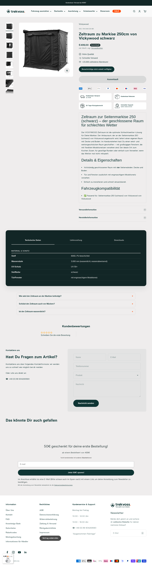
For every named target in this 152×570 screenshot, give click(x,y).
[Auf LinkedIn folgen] (25, 552)
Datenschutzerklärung (49, 515)
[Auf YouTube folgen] (19, 552)
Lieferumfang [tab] (76, 240)
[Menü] (12, 554)
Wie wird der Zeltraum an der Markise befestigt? (40, 296)
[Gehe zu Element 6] (9, 74)
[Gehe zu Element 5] (9, 65)
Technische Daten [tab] (33, 240)
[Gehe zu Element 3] (9, 46)
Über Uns (10, 510)
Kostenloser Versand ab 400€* (76, 3)
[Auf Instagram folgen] (13, 552)
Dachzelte (58, 11)
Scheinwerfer (89, 11)
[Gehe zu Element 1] (9, 27)
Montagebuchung (13, 537)
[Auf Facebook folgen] (7, 552)
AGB (41, 510)
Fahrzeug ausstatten (40, 11)
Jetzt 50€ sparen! (76, 472)
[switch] (8, 561)
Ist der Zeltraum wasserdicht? (32, 311)
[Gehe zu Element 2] (9, 36)
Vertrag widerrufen (50, 538)
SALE (116, 11)
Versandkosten (97, 48)
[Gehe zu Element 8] (9, 93)
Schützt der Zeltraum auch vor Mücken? (37, 304)
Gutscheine (11, 528)
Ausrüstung (73, 11)
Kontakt (9, 515)
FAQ (8, 519)
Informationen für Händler (17, 541)
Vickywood (84, 24)
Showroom (105, 11)
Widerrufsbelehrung (48, 519)
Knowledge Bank (13, 523)
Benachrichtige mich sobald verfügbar (97, 69)
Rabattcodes (11, 532)
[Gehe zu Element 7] (9, 84)
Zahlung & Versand (48, 523)
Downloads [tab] (119, 240)
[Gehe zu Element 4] (9, 55)
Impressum (44, 532)
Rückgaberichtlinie (48, 528)
